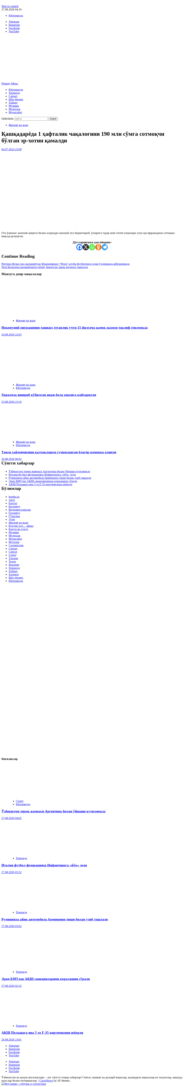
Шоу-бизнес (16, 99)
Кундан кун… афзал (21, 525)
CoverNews (46, 1080)
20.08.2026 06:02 (11, 459)
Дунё (12, 519)
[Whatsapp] (92, 247)
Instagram (14, 1048)
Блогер (13, 503)
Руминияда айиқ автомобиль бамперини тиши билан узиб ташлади (50, 477)
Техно (12, 561)
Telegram (14, 1045)
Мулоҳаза (14, 109)
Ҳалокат (14, 574)
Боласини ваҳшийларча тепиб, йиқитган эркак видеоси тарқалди (44, 267)
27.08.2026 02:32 (11, 985)
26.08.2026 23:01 (11, 1039)
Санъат (13, 96)
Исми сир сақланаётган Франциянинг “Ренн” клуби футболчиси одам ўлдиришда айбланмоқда (65, 263)
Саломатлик (16, 545)
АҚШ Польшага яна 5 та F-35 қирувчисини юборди (40, 484)
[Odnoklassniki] (98, 247)
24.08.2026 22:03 (11, 334)
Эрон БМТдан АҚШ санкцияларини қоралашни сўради (43, 481)
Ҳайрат (13, 102)
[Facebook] (79, 247)
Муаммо (14, 105)
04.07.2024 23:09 (11, 149)
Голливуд (14, 512)
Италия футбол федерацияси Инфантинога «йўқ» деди (42, 474)
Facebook (14, 1052)
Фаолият (14, 564)
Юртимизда (16, 15)
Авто (12, 500)
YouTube (14, 1055)
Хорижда (14, 92)
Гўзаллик (14, 516)
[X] (86, 247)
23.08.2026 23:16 (11, 401)
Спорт (12, 555)
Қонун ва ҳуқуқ (18, 529)
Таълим (13, 558)
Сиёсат (13, 551)
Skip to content (10, 6)
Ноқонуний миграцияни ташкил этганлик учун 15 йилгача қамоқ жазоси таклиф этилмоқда (74, 327)
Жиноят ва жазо (18, 125)
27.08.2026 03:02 (11, 926)
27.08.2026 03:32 (11, 872)
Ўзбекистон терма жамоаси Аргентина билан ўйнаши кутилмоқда (49, 471)
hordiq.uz (14, 496)
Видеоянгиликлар (20, 509)
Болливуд (14, 506)
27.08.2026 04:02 (11, 818)
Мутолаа (14, 542)
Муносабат (15, 112)
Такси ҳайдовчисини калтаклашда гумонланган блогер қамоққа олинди (58, 452)
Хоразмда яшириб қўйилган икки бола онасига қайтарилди (48, 395)
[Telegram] (105, 247)
